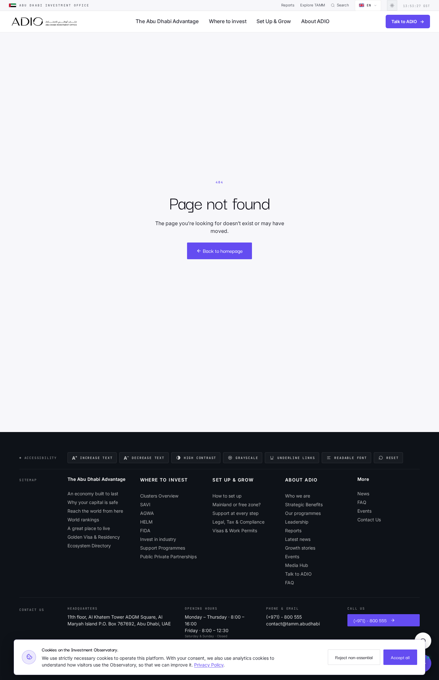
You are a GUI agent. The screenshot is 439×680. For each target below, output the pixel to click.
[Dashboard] (44, 21)
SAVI (145, 504)
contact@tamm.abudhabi (293, 623)
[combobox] (368, 5)
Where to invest (227, 21)
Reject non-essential (354, 657)
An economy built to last (92, 493)
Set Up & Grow (273, 21)
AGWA (147, 513)
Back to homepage (223, 250)
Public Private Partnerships (168, 556)
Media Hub (296, 565)
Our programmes (303, 513)
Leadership (297, 522)
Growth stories (300, 548)
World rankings (83, 519)
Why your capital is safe (92, 502)
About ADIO (315, 21)
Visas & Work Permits (234, 530)
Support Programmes (162, 548)
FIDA (145, 530)
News (363, 493)
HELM (146, 522)
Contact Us (369, 519)
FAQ (289, 582)
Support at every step (235, 513)
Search (343, 5)
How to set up (227, 496)
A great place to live (88, 528)
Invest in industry (158, 539)
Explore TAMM (312, 5)
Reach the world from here (95, 511)
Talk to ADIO (407, 21)
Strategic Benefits (304, 504)
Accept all (400, 657)
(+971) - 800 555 (284, 617)
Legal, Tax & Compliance (238, 522)
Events (292, 556)
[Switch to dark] (392, 5)
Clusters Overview (159, 496)
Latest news (297, 539)
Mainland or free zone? (236, 504)
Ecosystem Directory (89, 545)
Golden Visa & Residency (93, 537)
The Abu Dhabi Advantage (167, 21)
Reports (288, 5)
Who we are (297, 496)
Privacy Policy (208, 664)
